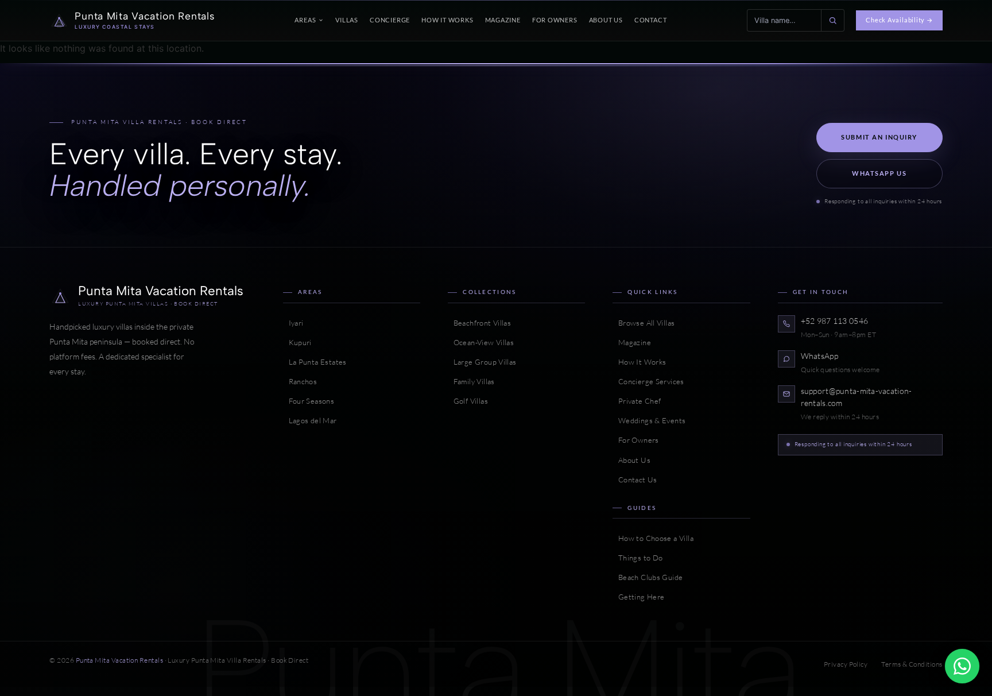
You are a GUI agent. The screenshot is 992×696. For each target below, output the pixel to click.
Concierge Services (648, 381)
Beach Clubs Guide (648, 577)
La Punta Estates (315, 361)
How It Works (447, 20)
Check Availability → (899, 20)
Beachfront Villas (479, 322)
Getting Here (638, 596)
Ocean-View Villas (481, 342)
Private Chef (637, 400)
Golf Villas (468, 400)
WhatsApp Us (879, 173)
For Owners (555, 20)
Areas (305, 20)
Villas (346, 20)
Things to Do (637, 557)
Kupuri (297, 342)
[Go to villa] (832, 20)
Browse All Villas (644, 322)
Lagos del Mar (309, 420)
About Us (606, 20)
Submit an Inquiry (879, 137)
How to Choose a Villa (653, 538)
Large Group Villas (482, 361)
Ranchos (300, 381)
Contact (650, 20)
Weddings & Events (649, 420)
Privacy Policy (845, 664)
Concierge (390, 20)
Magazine (503, 20)
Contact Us (635, 479)
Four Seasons (308, 400)
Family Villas (471, 381)
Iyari (293, 322)
